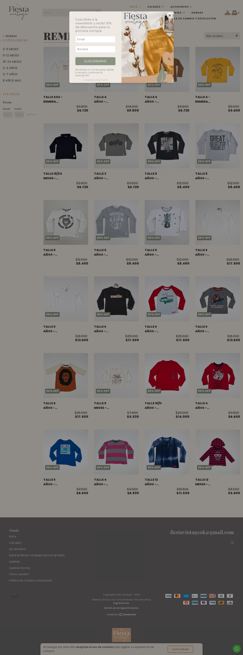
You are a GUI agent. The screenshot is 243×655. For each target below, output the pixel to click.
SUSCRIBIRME (95, 61)
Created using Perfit (95, 80)
